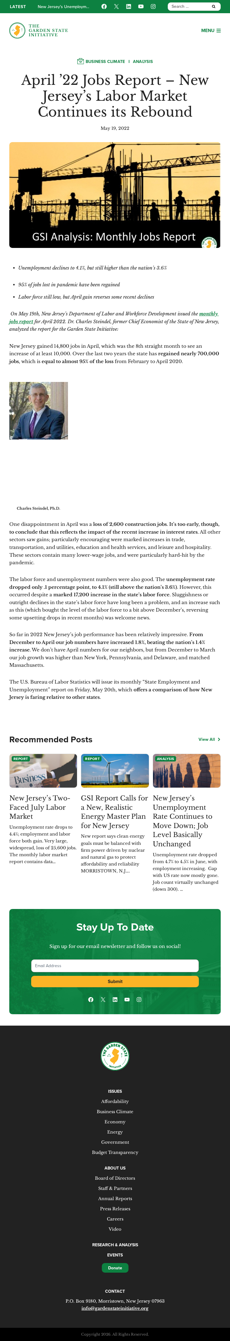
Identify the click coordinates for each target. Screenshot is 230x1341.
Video (115, 1229)
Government (115, 1142)
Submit (115, 981)
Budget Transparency (115, 1152)
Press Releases (115, 1208)
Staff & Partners (115, 1188)
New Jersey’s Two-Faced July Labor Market (39, 807)
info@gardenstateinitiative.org (115, 1308)
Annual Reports (115, 1198)
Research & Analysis (115, 1245)
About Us (115, 1168)
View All (207, 739)
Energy (115, 1132)
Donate (115, 1268)
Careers (115, 1219)
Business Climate (105, 61)
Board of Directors (115, 1178)
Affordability (115, 1101)
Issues (115, 1091)
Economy (115, 1122)
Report (20, 758)
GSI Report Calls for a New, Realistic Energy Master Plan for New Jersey (114, 812)
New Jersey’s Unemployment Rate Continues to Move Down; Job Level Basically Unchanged (182, 821)
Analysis (143, 61)
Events (115, 1255)
